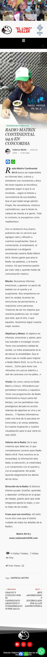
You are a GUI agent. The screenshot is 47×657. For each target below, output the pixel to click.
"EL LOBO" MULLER (23, 29)
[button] (23, 40)
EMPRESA (15, 578)
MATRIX (25, 578)
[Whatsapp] (29, 644)
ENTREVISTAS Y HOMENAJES (18, 126)
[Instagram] (23, 644)
